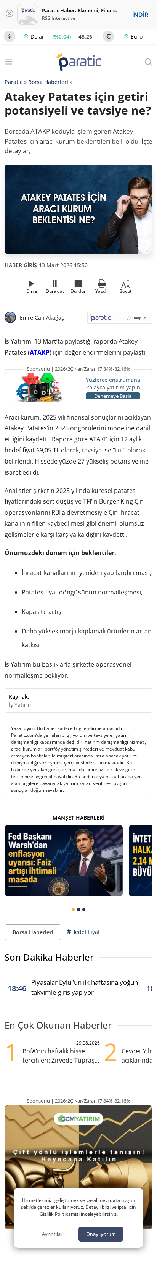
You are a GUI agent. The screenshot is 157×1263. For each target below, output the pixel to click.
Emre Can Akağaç (42, 317)
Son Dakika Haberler (49, 957)
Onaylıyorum (100, 1234)
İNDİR (140, 14)
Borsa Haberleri (48, 82)
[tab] (73, 909)
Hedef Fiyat (83, 932)
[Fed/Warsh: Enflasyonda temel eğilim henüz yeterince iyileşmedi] (64, 860)
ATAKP (40, 352)
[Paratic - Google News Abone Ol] (119, 320)
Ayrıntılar (52, 1234)
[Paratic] (78, 62)
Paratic (13, 82)
